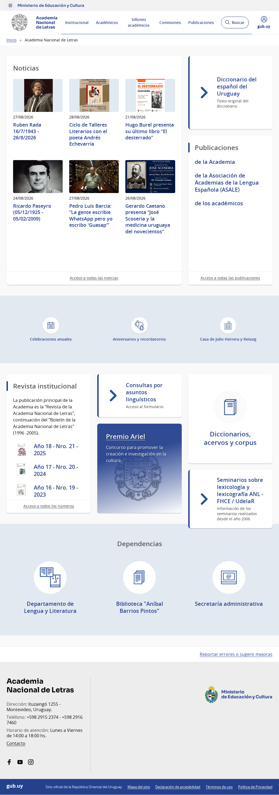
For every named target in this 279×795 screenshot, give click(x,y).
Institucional (77, 22)
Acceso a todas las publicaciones (230, 277)
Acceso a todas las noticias (94, 277)
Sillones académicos (139, 22)
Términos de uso (219, 786)
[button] (10, 5)
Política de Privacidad (255, 786)
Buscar (234, 24)
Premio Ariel (125, 436)
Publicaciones (201, 22)
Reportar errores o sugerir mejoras (236, 654)
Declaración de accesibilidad (177, 786)
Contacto (16, 743)
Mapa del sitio (139, 786)
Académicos (107, 22)
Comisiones (170, 22)
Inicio (11, 39)
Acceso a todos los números (48, 506)
